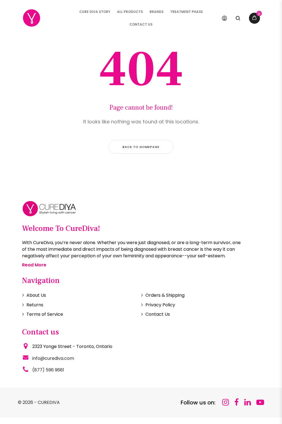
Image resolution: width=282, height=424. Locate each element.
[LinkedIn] (247, 402)
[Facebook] (236, 402)
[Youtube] (260, 402)
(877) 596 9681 (48, 370)
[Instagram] (225, 402)
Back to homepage (141, 147)
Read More (34, 265)
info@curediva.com (53, 358)
